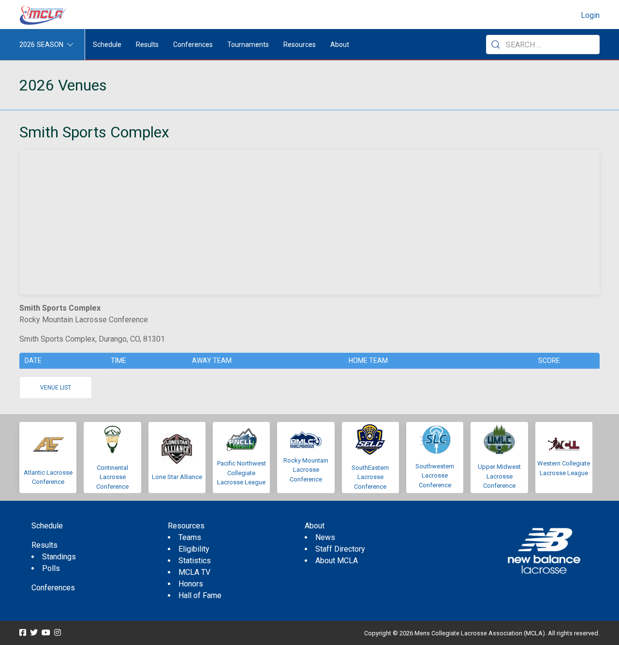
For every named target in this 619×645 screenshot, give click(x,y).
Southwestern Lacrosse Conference (434, 476)
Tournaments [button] (248, 44)
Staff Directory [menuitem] (340, 549)
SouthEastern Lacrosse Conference (370, 477)
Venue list (55, 387)
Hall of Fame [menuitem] (199, 595)
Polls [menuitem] (51, 568)
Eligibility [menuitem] (193, 549)
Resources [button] (299, 44)
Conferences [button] (193, 44)
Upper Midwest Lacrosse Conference (499, 476)
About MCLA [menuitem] (336, 560)
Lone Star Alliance (177, 476)
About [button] (339, 44)
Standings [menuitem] (59, 556)
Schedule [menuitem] (107, 44)
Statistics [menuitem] (194, 560)
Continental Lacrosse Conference (112, 477)
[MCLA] (43, 15)
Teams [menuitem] (189, 537)
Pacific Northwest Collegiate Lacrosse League (241, 473)
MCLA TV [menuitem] (194, 572)
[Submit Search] (495, 44)
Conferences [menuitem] (53, 587)
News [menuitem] (325, 537)
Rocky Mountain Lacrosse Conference (305, 470)
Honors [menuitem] (190, 583)
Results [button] (147, 44)
